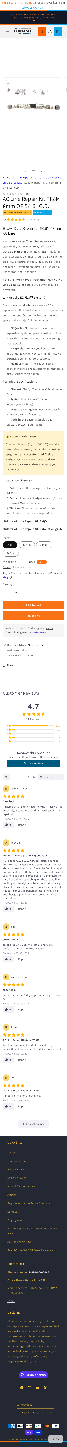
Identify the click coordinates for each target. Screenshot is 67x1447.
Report (22, 824)
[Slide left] (25, 171)
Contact (12, 1211)
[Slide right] (42, 171)
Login (11, 1301)
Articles (12, 1195)
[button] (7, 31)
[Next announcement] (60, 17)
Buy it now (33, 616)
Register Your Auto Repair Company (28, 1203)
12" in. (27, 544)
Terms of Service (17, 1161)
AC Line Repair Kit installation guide (38, 529)
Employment (15, 1220)
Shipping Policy (16, 1177)
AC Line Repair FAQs (19, 1241)
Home (6, 177)
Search (11, 1152)
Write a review (33, 763)
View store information (20, 655)
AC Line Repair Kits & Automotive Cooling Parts (32, 1231)
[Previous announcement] (7, 17)
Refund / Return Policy (21, 1186)
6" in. (10, 544)
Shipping (7, 567)
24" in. (44, 544)
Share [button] (10, 665)
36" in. (11, 553)
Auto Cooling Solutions (27, 1439)
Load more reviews (33, 1123)
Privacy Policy (15, 1169)
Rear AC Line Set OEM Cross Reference (30, 1250)
